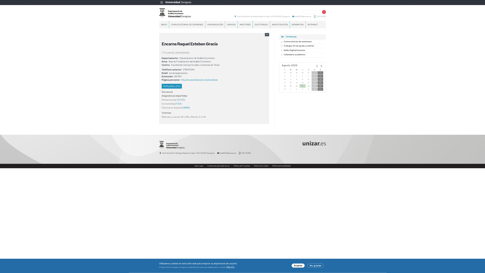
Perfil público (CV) (171, 86)
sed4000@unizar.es (303, 16)
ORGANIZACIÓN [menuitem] (215, 24)
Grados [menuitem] (231, 24)
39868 (186, 107)
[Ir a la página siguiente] (321, 66)
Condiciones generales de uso (218, 166)
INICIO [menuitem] (164, 24)
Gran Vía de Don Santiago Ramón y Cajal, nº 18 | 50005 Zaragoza (263, 16)
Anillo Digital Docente (294, 50)
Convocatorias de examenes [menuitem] (187, 24)
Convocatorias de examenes (298, 41)
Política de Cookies (261, 166)
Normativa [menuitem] (298, 24)
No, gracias (315, 265)
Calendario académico (294, 54)
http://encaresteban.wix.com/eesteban (199, 79)
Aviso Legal (199, 166)
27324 (178, 103)
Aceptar (298, 265)
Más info (230, 267)
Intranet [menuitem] (313, 24)
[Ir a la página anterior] (317, 66)
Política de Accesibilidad (281, 166)
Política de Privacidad (242, 166)
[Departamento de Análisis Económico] (175, 13)
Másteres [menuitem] (245, 24)
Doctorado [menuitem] (261, 24)
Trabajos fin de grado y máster (299, 45)
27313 (181, 99)
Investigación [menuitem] (280, 24)
